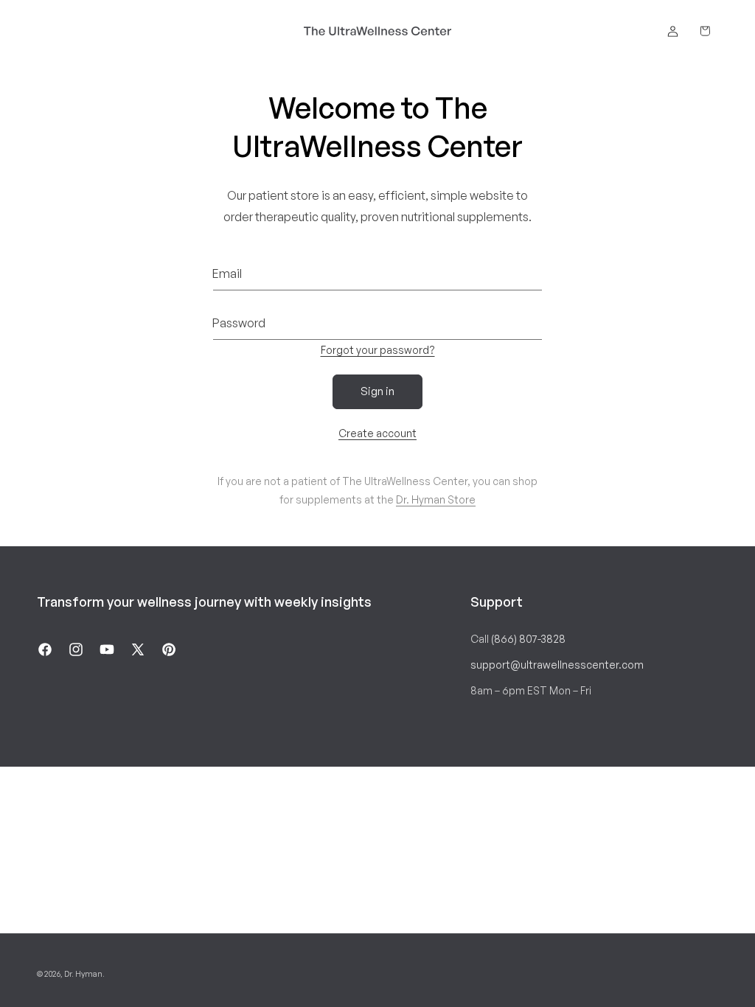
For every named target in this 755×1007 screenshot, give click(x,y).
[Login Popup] (673, 31)
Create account (377, 433)
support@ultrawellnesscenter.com (557, 664)
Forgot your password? (378, 350)
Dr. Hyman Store (436, 499)
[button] (705, 31)
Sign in (377, 391)
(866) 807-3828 (528, 639)
